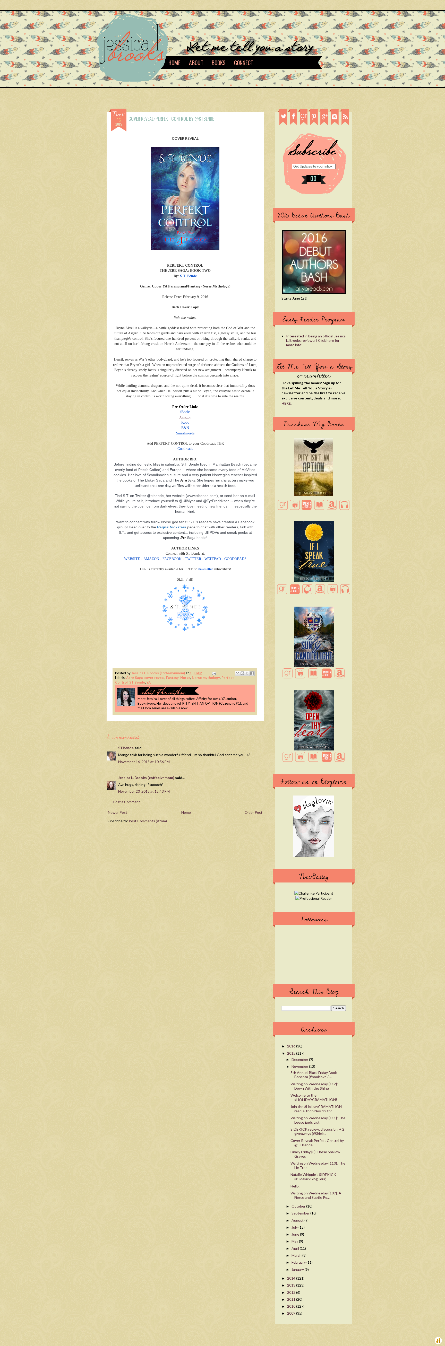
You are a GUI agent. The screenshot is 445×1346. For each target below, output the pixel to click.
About (196, 62)
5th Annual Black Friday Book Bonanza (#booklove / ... (313, 1074)
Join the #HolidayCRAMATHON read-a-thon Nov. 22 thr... (316, 1108)
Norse (185, 678)
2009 (291, 1313)
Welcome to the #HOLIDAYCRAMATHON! (313, 1097)
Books (219, 62)
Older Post (253, 812)
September (301, 1213)
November (300, 1066)
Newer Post (117, 812)
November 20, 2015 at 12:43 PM (144, 791)
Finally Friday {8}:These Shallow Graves (315, 1154)
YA (149, 682)
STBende (126, 748)
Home (174, 62)
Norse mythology (206, 678)
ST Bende (137, 682)
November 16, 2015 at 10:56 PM (144, 761)
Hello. (294, 1186)
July (295, 1227)
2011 (291, 1299)
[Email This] (237, 673)
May (295, 1241)
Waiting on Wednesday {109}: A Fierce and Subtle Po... (315, 1195)
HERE (286, 403)
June (296, 1234)
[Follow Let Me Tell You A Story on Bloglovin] (313, 856)
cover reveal (154, 678)
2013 (291, 1285)
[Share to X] (247, 673)
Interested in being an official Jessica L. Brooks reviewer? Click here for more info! (316, 340)
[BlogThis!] (242, 673)
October (299, 1206)
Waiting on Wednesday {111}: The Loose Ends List (317, 1120)
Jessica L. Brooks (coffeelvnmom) (158, 673)
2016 (291, 1046)
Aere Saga (134, 678)
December (300, 1059)
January (298, 1269)
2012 (291, 1292)
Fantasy (172, 678)
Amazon (185, 417)
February (299, 1262)
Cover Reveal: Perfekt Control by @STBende (317, 1142)
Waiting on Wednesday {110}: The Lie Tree (317, 1165)
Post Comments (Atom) (148, 821)
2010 (291, 1306)
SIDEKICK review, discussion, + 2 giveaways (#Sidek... (317, 1131)
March (297, 1255)
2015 (291, 1053)
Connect (243, 62)
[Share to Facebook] (252, 673)
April (296, 1248)
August (298, 1220)
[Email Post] (213, 673)
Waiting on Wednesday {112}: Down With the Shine (314, 1086)
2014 (291, 1278)
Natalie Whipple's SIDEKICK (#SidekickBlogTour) (313, 1176)
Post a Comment (126, 802)
